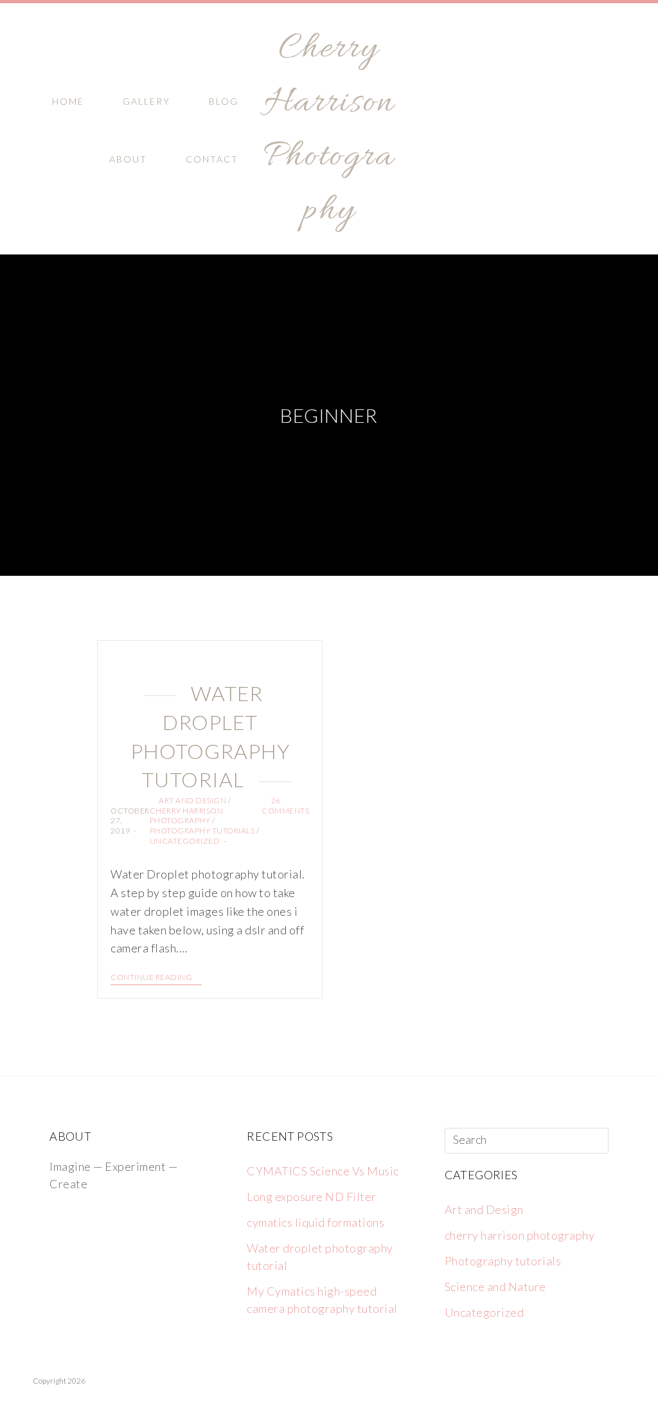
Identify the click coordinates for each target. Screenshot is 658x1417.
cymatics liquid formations (315, 1222)
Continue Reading (151, 977)
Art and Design (192, 800)
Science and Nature (495, 1286)
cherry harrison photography (187, 816)
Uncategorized (185, 841)
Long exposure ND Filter (312, 1197)
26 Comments (285, 805)
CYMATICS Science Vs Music (323, 1171)
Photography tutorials (202, 830)
